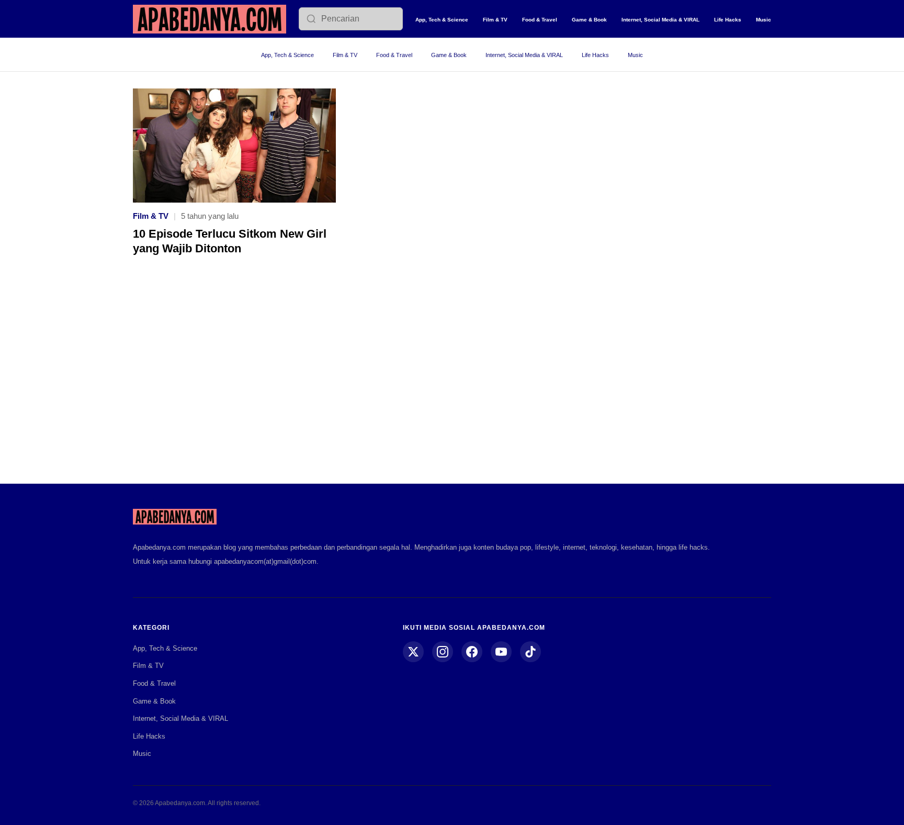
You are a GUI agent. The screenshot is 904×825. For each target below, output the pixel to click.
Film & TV (495, 20)
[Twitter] (413, 651)
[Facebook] (471, 651)
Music (763, 20)
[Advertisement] (452, 377)
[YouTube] (501, 651)
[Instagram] (442, 651)
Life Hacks (727, 20)
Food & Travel (539, 20)
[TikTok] (530, 651)
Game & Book (589, 20)
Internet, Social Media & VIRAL (660, 20)
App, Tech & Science (441, 20)
